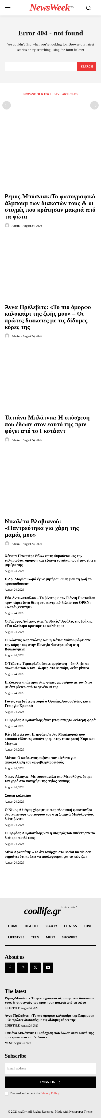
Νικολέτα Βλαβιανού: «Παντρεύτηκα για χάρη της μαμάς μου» (42, 528)
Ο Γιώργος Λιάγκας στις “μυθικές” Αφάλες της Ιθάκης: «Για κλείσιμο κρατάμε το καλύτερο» (49, 623)
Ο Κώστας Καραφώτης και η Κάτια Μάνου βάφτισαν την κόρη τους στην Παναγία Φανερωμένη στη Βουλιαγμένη (47, 644)
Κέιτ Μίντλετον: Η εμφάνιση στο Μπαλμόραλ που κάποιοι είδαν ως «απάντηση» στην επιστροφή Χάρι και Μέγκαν (50, 738)
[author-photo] (8, 225)
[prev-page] (6, 105)
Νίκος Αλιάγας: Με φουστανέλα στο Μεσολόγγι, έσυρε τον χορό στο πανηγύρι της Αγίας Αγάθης (48, 778)
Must (8, 1043)
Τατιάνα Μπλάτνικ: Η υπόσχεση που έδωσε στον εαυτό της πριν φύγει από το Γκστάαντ (47, 424)
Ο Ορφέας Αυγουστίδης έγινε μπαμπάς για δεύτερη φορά (50, 720)
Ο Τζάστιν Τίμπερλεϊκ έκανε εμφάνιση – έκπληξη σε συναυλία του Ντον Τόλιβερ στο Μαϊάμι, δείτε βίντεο (47, 665)
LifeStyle (12, 1008)
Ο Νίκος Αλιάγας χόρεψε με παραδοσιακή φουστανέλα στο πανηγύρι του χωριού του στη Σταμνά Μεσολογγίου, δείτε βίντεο (49, 814)
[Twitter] (35, 968)
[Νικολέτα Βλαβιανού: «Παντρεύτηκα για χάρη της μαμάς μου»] (50, 481)
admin (16, 225)
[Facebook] (10, 968)
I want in (47, 1082)
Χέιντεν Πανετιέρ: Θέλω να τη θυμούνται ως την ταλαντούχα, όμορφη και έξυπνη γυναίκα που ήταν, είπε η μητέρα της (50, 560)
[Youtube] (48, 968)
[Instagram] (22, 968)
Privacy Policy (50, 1093)
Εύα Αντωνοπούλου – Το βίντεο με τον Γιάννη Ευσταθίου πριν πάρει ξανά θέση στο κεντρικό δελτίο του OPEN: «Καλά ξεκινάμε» (50, 602)
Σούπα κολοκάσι (18, 795)
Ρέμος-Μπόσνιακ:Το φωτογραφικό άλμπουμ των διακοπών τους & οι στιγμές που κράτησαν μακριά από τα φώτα (50, 206)
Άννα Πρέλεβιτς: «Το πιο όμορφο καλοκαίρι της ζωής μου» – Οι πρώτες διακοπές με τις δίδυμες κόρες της (48, 317)
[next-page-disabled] (94, 105)
